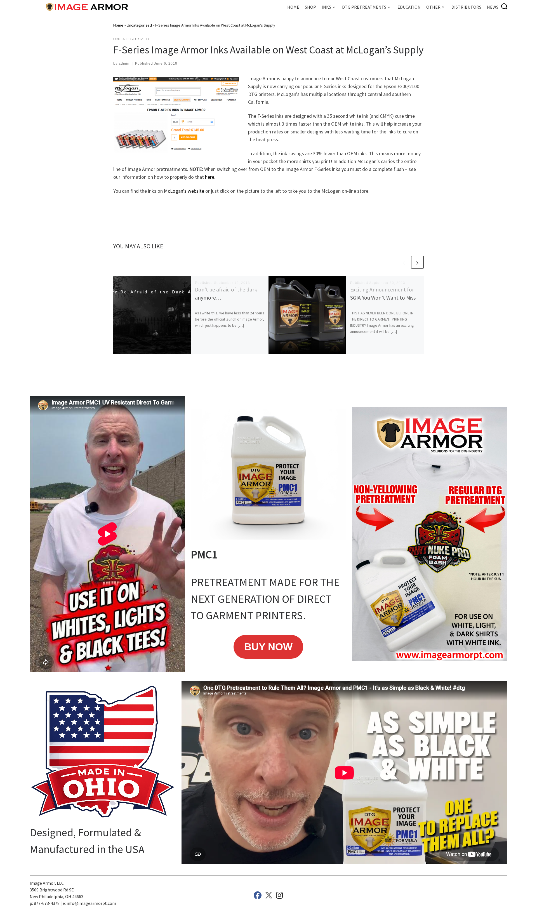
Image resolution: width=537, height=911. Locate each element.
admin (124, 63)
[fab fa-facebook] (258, 896)
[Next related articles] (417, 262)
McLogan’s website (184, 191)
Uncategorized (139, 25)
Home (118, 25)
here (209, 177)
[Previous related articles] (404, 262)
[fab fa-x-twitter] (269, 896)
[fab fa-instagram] (279, 896)
